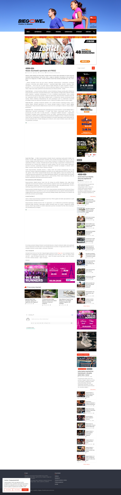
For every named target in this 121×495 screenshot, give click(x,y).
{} (47, 323)
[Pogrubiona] (32, 323)
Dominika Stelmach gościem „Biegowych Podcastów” (89, 418)
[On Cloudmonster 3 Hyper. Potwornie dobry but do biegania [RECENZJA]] (81, 238)
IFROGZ (47, 72)
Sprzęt (48, 31)
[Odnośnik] (46, 323)
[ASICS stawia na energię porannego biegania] (81, 216)
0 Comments (41, 72)
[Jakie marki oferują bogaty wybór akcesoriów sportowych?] (81, 230)
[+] (49, 323)
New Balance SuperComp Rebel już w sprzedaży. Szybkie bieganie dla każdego (66, 301)
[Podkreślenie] (35, 323)
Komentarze (68, 31)
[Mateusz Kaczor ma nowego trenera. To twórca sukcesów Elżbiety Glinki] (81, 423)
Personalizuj (8, 489)
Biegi (28, 31)
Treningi (58, 31)
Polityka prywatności (59, 482)
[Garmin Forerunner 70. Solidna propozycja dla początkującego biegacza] (81, 245)
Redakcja (35, 72)
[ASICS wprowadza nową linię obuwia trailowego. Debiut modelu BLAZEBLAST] (81, 282)
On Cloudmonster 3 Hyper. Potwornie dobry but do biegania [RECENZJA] (90, 240)
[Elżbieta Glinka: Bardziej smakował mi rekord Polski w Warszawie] (81, 408)
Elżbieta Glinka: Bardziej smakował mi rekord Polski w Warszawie (90, 410)
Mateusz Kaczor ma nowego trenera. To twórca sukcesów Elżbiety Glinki (90, 425)
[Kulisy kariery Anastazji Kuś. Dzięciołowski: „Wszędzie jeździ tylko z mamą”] (86, 357)
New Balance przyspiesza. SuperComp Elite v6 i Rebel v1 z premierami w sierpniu (90, 255)
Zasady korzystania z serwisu (61, 480)
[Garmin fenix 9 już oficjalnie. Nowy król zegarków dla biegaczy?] (33, 290)
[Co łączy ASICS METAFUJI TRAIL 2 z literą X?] (81, 269)
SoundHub (55, 72)
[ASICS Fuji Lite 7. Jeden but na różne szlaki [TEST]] (81, 275)
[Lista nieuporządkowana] (41, 323)
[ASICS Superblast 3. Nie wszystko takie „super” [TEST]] (81, 291)
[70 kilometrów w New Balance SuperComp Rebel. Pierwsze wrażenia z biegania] (50, 290)
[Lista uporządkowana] (39, 323)
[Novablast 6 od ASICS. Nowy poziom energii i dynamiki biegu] (81, 298)
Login (72, 314)
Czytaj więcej (92, 196)
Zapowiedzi (37, 31)
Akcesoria (28, 68)
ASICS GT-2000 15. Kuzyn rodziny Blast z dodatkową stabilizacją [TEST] (90, 225)
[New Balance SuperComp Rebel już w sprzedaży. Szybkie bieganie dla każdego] (67, 290)
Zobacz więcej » (86, 306)
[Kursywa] (34, 323)
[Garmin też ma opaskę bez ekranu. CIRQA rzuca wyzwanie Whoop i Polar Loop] (81, 260)
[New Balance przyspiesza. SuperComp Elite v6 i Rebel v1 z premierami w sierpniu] (81, 253)
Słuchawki (51, 72)
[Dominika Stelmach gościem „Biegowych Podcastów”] (81, 415)
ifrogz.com (60, 253)
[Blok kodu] (44, 323)
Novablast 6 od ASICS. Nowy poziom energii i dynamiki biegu (90, 300)
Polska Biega (89, 369)
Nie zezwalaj (17, 489)
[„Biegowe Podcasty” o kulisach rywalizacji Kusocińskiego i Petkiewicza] (81, 430)
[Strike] (37, 323)
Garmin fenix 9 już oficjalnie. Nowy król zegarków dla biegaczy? (31, 300)
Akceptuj (25, 489)
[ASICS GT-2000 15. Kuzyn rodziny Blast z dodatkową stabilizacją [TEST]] (81, 223)
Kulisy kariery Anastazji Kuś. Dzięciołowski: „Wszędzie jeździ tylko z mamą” (86, 373)
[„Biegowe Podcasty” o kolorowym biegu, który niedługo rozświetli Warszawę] (81, 392)
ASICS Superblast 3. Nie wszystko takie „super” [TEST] (90, 293)
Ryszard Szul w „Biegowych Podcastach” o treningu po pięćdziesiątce (90, 403)
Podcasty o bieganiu (83, 354)
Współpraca (57, 478)
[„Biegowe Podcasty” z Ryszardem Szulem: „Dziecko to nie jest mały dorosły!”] (81, 446)
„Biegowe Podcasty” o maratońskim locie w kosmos (90, 441)
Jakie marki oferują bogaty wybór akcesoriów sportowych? (90, 232)
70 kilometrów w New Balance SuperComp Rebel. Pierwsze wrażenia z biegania (49, 301)
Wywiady (79, 31)
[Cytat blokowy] (42, 323)
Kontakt (88, 31)
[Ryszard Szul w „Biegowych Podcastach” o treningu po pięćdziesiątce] (81, 401)
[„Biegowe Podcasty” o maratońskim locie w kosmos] (81, 439)
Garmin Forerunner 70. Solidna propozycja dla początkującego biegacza (90, 247)
